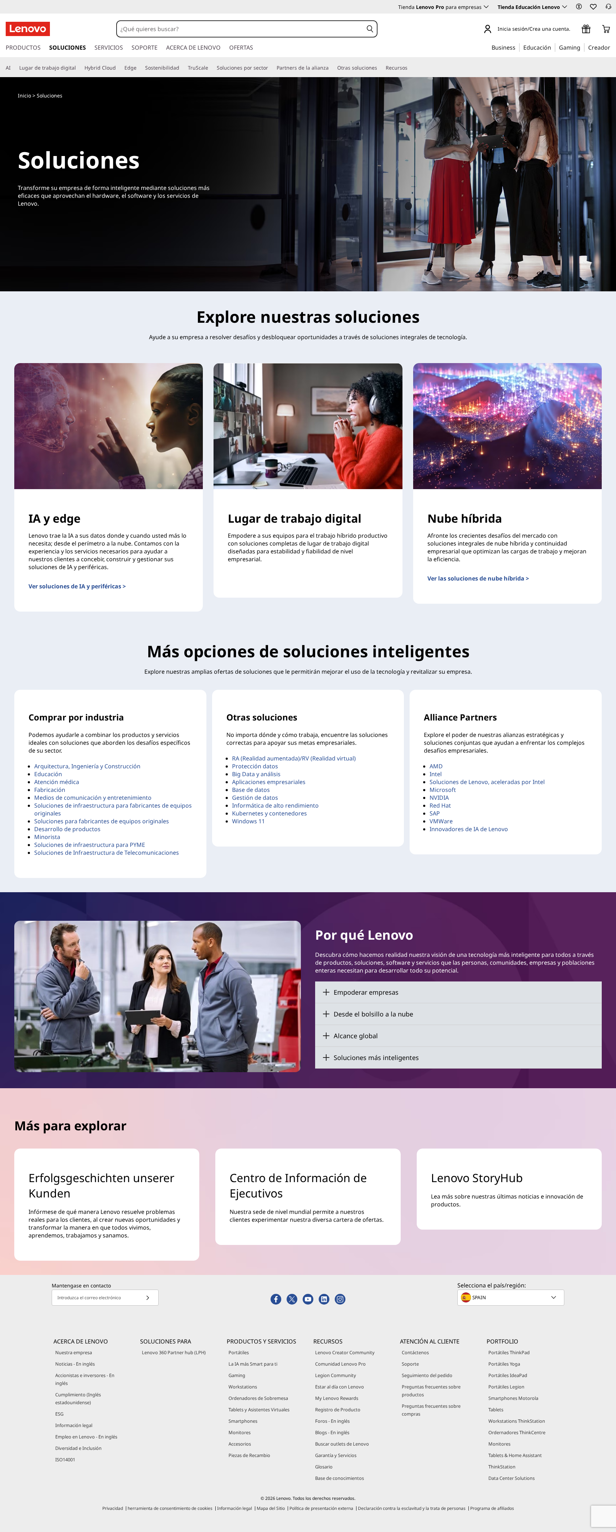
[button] (579, 6)
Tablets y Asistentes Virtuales (259, 1409)
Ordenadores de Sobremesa (258, 1398)
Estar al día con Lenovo (339, 1386)
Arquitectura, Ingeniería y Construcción (87, 766)
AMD (436, 766)
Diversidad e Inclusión (78, 1448)
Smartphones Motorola (513, 1398)
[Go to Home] (28, 29)
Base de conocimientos (339, 1478)
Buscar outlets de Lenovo (342, 1444)
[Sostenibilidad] (182, 68)
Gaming (237, 1375)
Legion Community (335, 1375)
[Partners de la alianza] (331, 68)
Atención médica (56, 782)
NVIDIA (439, 798)
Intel (436, 774)
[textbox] (511, 1297)
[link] (608, 9)
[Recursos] (410, 68)
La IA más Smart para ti (253, 1364)
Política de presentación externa (321, 1508)
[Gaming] (582, 47)
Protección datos (255, 766)
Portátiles (239, 1352)
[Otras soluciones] (380, 68)
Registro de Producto (337, 1409)
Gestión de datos (255, 798)
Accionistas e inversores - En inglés (84, 1379)
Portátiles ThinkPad (509, 1352)
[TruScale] (211, 68)
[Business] (517, 47)
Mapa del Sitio (271, 1508)
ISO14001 (65, 1459)
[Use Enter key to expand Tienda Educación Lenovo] (564, 6)
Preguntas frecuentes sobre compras (431, 1410)
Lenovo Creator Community (345, 1352)
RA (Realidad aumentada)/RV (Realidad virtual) (294, 758)
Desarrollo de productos (67, 829)
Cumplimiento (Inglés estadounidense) (78, 1398)
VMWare (441, 821)
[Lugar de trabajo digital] (79, 68)
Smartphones (243, 1421)
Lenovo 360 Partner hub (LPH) (174, 1352)
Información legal (73, 1425)
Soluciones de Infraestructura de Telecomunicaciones (106, 853)
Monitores (240, 1432)
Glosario (324, 1466)
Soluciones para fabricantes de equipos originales (101, 821)
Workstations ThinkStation (516, 1421)
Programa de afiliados (492, 1508)
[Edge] (139, 68)
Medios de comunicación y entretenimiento (93, 798)
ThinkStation (501, 1466)
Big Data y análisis (256, 774)
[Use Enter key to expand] (575, 29)
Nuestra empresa (73, 1352)
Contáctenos (415, 1352)
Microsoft (443, 790)
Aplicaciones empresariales (269, 782)
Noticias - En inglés (75, 1364)
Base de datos (251, 790)
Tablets (495, 1409)
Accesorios (240, 1444)
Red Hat (440, 805)
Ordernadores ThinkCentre (516, 1432)
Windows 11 (248, 821)
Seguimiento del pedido (427, 1375)
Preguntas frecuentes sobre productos (431, 1390)
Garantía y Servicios (335, 1455)
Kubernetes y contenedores (269, 813)
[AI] (13, 68)
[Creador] (613, 47)
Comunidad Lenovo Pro (340, 1364)
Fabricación (49, 790)
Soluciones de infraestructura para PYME (89, 845)
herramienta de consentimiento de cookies (170, 1508)
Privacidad (112, 1508)
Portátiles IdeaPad (507, 1375)
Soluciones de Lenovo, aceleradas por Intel (487, 782)
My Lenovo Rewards (336, 1398)
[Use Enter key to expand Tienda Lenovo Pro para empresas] (486, 6)
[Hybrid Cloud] (119, 68)
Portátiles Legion (506, 1386)
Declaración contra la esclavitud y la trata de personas (412, 1508)
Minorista (47, 837)
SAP (435, 813)
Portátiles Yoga (504, 1364)
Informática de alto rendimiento (275, 805)
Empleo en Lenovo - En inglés (86, 1436)
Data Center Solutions (511, 1478)
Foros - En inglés (332, 1421)
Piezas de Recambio (249, 1455)
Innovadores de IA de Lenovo (469, 829)
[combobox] (240, 29)
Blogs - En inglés (332, 1432)
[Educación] (553, 47)
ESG (59, 1414)
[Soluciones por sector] (271, 68)
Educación (48, 774)
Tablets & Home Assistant (515, 1455)
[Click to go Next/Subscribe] (147, 1297)
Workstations (243, 1386)
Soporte (410, 1364)
